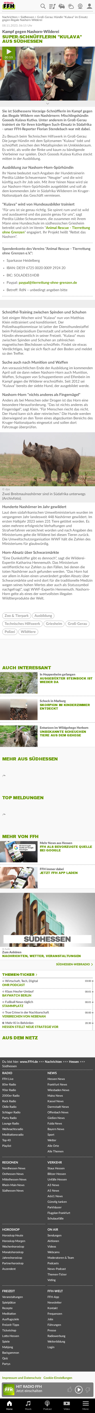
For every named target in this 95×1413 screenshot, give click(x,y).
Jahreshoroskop (12, 1257)
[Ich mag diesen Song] (70, 1390)
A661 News (55, 1196)
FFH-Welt (55, 1291)
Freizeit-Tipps (10, 1325)
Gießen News (56, 1118)
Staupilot (61, 4)
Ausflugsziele (10, 1319)
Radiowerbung (56, 1336)
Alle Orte (53, 1146)
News (52, 1073)
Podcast (47, 1409)
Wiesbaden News (58, 1090)
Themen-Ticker (18, 974)
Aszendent (9, 1269)
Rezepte (7, 1308)
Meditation (9, 1313)
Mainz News (55, 1095)
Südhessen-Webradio (73, 964)
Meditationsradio (12, 1134)
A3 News (53, 1185)
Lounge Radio (10, 1123)
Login (51, 1347)
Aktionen (53, 1241)
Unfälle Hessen (57, 1179)
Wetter (71, 4)
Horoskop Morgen (13, 1241)
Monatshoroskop (12, 1252)
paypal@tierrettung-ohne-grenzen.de (48, 282)
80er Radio (9, 1084)
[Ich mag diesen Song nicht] (87, 1390)
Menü (85, 1409)
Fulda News (55, 1123)
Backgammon (10, 1352)
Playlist (52, 4)
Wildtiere (28, 632)
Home (9, 1409)
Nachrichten (9, 17)
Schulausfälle (56, 1218)
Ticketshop (9, 1330)
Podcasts (53, 1263)
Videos (52, 1246)
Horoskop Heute (12, 1235)
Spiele (6, 1341)
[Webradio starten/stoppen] (79, 1390)
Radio (7, 1073)
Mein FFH (89, 4)
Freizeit (8, 1291)
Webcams (54, 1252)
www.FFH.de (29, 1061)
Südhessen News (13, 1190)
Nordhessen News (13, 1168)
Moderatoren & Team (61, 1257)
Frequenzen (55, 1313)
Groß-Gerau (77, 624)
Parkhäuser (55, 1207)
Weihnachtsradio (12, 1129)
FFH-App (53, 1297)
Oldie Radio (9, 1107)
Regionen (10, 1162)
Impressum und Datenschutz (21, 1378)
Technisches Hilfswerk (22, 624)
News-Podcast (57, 1269)
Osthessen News (13, 1174)
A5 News (53, 1190)
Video (67, 1409)
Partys (6, 1364)
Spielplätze (9, 1302)
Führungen (54, 1325)
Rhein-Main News (13, 1185)
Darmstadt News (58, 1107)
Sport (51, 1134)
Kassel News (56, 1101)
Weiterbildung (56, 1341)
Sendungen (54, 1235)
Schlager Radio (11, 1112)
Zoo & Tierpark (17, 616)
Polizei (10, 632)
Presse (52, 1330)
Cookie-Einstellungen (58, 1378)
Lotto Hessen (10, 1336)
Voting (52, 1280)
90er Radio (9, 1090)
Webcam (80, 4)
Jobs (50, 1319)
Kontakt (53, 1308)
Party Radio (9, 1118)
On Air (53, 1229)
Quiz (5, 1358)
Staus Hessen (56, 1168)
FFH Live (7, 1079)
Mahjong (7, 1347)
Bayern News (56, 1129)
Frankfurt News (57, 1084)
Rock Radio (9, 1101)
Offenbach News (58, 1112)
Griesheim (54, 624)
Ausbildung (43, 616)
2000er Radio (10, 1095)
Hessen (74, 1061)
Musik (28, 1409)
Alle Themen (55, 1151)
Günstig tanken (57, 1202)
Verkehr (55, 1162)
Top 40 (6, 1140)
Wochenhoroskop (13, 1246)
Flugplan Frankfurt (59, 1213)
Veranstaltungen (12, 1297)
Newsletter (55, 1302)
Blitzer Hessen (57, 1174)
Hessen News (56, 1079)
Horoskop (11, 1229)
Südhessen (27, 17)
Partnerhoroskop (12, 1263)
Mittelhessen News (14, 1179)
